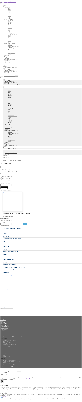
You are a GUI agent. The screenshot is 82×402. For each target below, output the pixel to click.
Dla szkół (4, 66)
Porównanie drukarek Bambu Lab (9, 360)
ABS (9, 21)
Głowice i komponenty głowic (13, 46)
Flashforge (10, 15)
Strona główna (3, 160)
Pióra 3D (7, 55)
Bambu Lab (10, 11)
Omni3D (9, 16)
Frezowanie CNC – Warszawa (11, 71)
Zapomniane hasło (6, 356)
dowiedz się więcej (5, 173)
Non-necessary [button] (3, 396)
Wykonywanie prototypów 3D (11, 70)
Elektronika (10, 47)
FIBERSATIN (10, 40)
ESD (9, 37)
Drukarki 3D (7, 7)
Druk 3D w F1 (6, 362)
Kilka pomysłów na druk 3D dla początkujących (12, 364)
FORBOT (7, 58)
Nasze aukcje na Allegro (7, 348)
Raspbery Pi (7, 62)
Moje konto (5, 368)
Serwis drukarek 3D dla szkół (11, 67)
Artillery (9, 10)
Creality (9, 12)
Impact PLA (10, 28)
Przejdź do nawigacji (4, 1)
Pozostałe (6, 272)
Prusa (9, 17)
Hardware (9, 51)
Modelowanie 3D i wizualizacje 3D (9, 344)
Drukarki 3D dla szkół (7, 342)
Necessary (4, 392)
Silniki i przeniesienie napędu (13, 50)
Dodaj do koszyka (4, 186)
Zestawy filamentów (9, 269)
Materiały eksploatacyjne (10, 19)
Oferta (4, 68)
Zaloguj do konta (6, 353)
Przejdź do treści (12, 1)
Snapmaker (10, 18)
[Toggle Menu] (0, 3)
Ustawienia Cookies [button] (35, 378)
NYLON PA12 (11, 33)
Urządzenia (7, 60)
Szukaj (16, 75)
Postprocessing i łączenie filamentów (14, 267)
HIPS (9, 30)
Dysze (9, 44)
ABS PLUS (10, 22)
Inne (8, 42)
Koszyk (5, 372)
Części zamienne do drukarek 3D (11, 43)
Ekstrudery (10, 45)
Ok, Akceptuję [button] (21, 378)
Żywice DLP (10, 20)
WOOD (9, 35)
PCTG (9, 32)
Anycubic (9, 9)
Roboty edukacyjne (8, 259)
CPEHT (9, 23)
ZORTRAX (10, 36)
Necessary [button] (2, 390)
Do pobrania (5, 347)
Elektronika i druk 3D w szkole (11, 63)
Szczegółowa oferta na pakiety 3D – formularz (14, 84)
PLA (9, 24)
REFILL (9, 41)
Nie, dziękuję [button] (27, 378)
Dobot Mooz (10, 13)
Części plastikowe (11, 53)
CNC (6, 57)
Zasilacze (9, 54)
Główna (4, 5)
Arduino (6, 61)
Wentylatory (10, 49)
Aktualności (5, 73)
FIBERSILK (10, 38)
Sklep (4, 6)
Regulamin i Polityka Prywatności (9, 340)
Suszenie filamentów (7, 363)
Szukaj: (1, 75)
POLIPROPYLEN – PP (12, 116)
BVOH (9, 25)
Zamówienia (5, 354)
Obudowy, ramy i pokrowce (10, 264)
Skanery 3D (7, 56)
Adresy (4, 355)
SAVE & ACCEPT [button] (4, 400)
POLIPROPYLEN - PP (12, 34)
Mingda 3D (5, 65)
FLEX (9, 29)
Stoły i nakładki (11, 48)
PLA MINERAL (11, 26)
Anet (9, 8)
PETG (9, 31)
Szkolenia (7, 72)
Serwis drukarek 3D (9, 69)
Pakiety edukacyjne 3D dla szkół (11, 59)
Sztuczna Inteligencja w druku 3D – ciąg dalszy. (12, 361)
